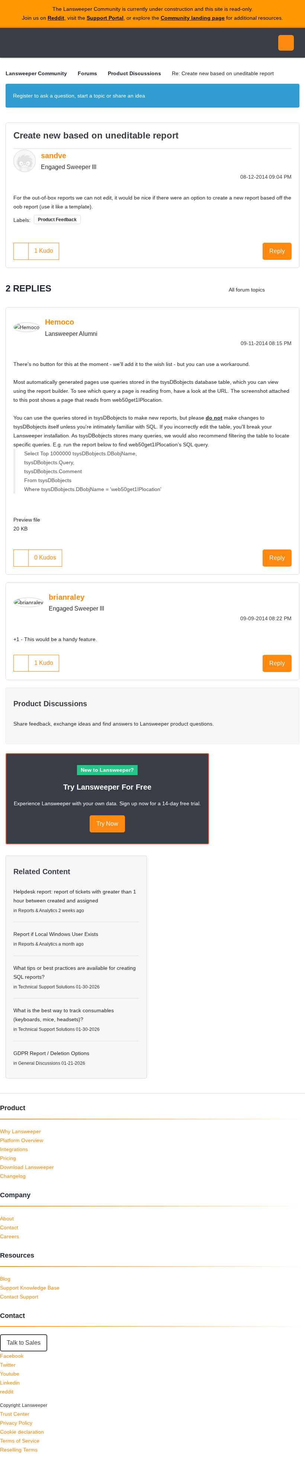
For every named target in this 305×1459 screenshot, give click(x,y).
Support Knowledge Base (30, 1288)
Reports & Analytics (37, 910)
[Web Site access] (291, 290)
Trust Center (14, 1414)
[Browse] (14, 43)
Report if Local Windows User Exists (55, 934)
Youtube (9, 1374)
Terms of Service (19, 1441)
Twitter (8, 1365)
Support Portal (105, 18)
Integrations (14, 1149)
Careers (9, 1236)
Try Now (107, 824)
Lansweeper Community (74, 43)
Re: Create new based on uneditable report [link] (223, 73)
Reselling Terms (19, 1450)
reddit (6, 1392)
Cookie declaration (22, 1432)
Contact (9, 1227)
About (7, 1218)
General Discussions (39, 1063)
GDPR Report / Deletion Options (51, 1053)
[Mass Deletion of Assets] (277, 290)
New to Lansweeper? (107, 770)
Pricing (8, 1158)
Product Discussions (134, 73)
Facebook (11, 1356)
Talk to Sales (24, 1342)
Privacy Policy (16, 1423)
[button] (21, 251)
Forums (87, 73)
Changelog (13, 1176)
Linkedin (10, 1383)
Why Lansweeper (20, 1131)
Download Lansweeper (27, 1167)
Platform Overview (21, 1140)
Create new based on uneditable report (96, 135)
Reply (277, 251)
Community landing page (193, 18)
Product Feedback (57, 219)
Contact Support (19, 1297)
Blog (5, 1279)
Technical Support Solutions (46, 987)
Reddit (56, 18)
